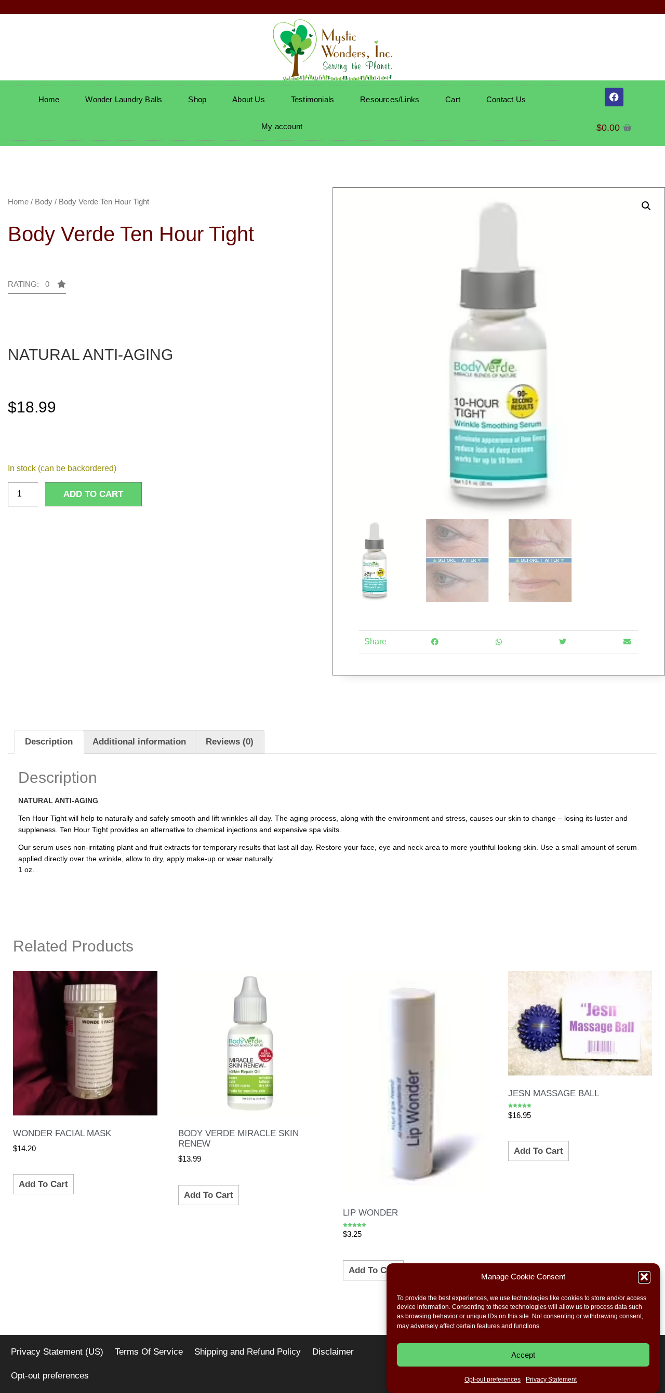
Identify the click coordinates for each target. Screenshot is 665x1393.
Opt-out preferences (492, 1379)
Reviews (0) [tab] (230, 742)
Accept (523, 1354)
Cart (452, 99)
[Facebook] (614, 97)
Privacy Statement (551, 1379)
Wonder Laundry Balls (123, 99)
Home (49, 99)
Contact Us (506, 99)
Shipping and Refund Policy (247, 1352)
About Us (248, 99)
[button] (644, 1277)
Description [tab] (49, 742)
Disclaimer (333, 1352)
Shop (197, 99)
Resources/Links (389, 99)
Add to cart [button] (43, 1184)
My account (281, 126)
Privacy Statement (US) (57, 1352)
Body (43, 201)
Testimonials (312, 99)
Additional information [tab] (139, 742)
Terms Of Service (149, 1352)
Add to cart (93, 494)
